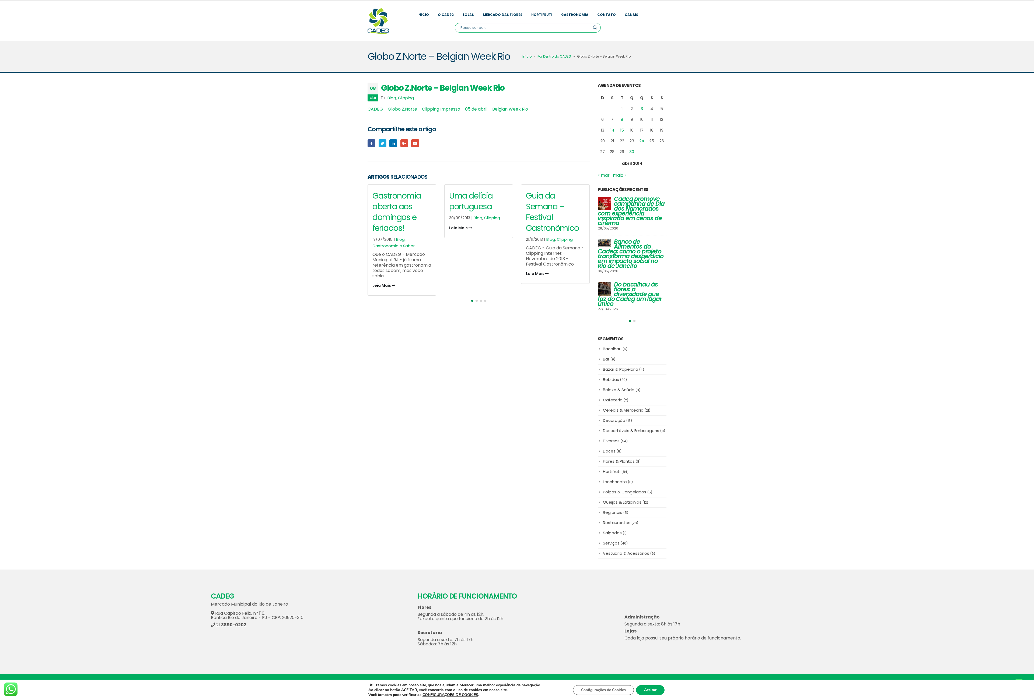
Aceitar (650, 689)
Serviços (615, 543)
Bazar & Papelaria (623, 369)
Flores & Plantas (622, 461)
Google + (404, 143)
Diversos (615, 441)
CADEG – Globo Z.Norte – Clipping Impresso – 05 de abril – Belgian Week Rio (448, 109)
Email (415, 143)
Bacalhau (615, 349)
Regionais (615, 512)
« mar (604, 175)
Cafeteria (615, 400)
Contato (606, 14)
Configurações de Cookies (603, 689)
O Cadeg (446, 14)
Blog (391, 98)
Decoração (617, 420)
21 (230, 625)
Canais (631, 14)
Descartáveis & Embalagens (634, 430)
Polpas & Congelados (627, 492)
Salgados (615, 533)
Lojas (468, 14)
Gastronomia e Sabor (393, 246)
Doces (612, 451)
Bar (609, 359)
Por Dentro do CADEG (554, 56)
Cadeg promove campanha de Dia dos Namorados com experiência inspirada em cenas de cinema (631, 211)
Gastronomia (574, 14)
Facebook (371, 143)
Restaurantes (620, 522)
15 (622, 130)
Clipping (406, 98)
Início (423, 14)
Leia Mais (382, 285)
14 (612, 130)
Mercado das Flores (502, 14)
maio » (619, 175)
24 (641, 141)
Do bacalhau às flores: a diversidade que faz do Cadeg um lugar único (630, 294)
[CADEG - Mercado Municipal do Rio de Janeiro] (378, 21)
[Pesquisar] (595, 27)
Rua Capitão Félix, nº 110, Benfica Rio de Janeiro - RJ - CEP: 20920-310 (257, 615)
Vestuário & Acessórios (629, 553)
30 (631, 151)
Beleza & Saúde (621, 390)
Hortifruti (541, 14)
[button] (472, 300)
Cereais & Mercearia (626, 410)
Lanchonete (618, 482)
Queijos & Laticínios (625, 502)
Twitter (382, 143)
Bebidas (615, 379)
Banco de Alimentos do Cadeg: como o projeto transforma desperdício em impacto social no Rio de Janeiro (630, 254)
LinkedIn (393, 143)
